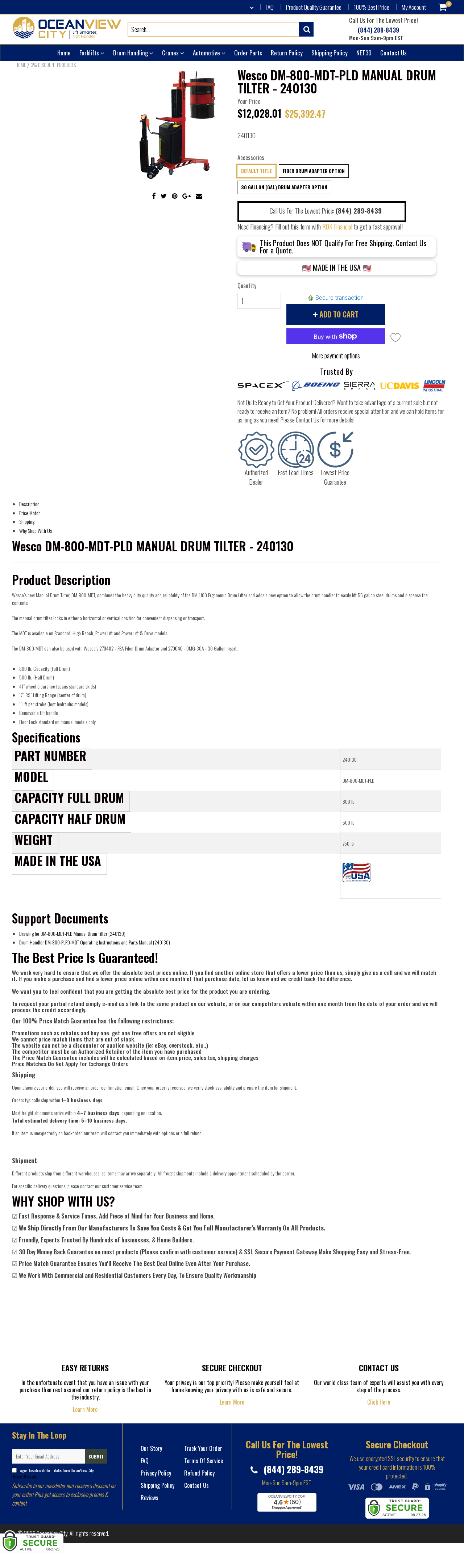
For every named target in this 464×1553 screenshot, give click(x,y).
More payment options (336, 355)
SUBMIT (96, 1456)
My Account (414, 7)
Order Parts (248, 52)
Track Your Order (203, 1448)
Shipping (26, 521)
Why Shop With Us (35, 530)
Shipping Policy (329, 52)
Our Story (151, 1448)
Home (64, 52)
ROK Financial (337, 226)
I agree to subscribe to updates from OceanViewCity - (54, 1473)
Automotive (207, 52)
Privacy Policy (156, 1473)
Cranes (171, 52)
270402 (106, 648)
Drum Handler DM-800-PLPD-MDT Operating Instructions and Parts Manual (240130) (94, 942)
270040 (175, 648)
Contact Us (393, 52)
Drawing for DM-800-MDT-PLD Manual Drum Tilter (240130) (72, 933)
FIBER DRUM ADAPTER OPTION (314, 170)
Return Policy (287, 52)
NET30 (364, 52)
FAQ (270, 7)
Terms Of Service (24, 1476)
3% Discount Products (53, 64)
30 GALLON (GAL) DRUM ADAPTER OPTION (284, 187)
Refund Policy (199, 1473)
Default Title (256, 170)
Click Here (378, 1402)
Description (29, 504)
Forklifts (89, 52)
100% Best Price (371, 7)
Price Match (30, 513)
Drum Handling (131, 52)
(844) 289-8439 (377, 30)
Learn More (85, 1409)
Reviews (149, 1497)
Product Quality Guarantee (313, 7)
